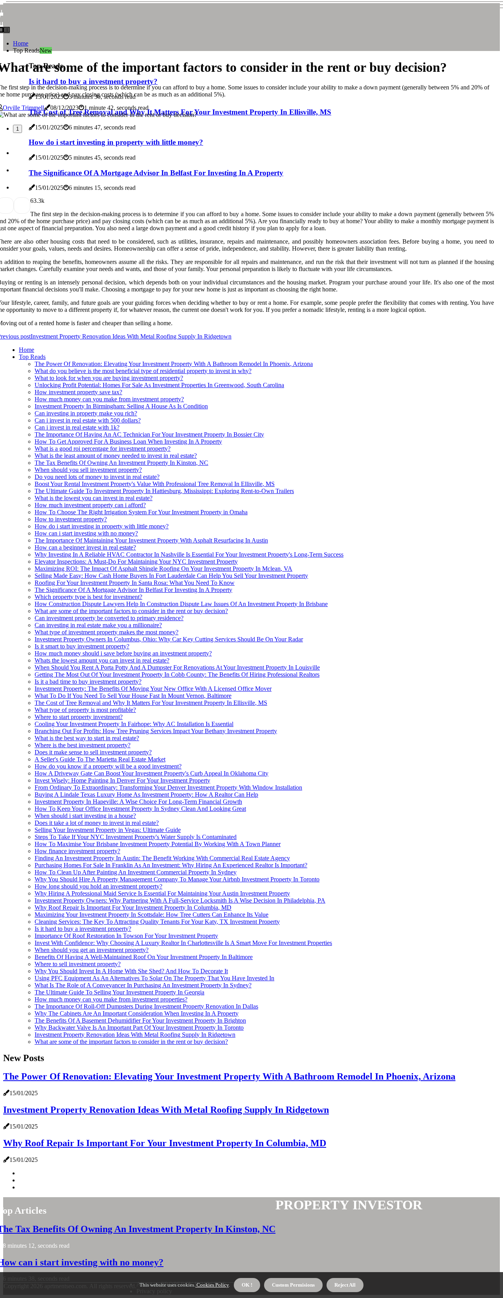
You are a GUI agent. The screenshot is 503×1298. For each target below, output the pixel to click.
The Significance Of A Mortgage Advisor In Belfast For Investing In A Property (133, 589)
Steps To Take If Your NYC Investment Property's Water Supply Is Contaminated (136, 837)
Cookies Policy (212, 1285)
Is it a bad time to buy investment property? (88, 681)
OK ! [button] (247, 1285)
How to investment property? (71, 519)
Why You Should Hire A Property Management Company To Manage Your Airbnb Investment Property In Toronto (177, 879)
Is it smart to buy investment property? (82, 646)
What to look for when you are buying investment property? (109, 378)
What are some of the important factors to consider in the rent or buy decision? (131, 611)
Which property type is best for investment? (88, 596)
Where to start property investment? (79, 717)
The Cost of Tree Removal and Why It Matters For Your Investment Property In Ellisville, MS (151, 702)
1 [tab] (17, 129)
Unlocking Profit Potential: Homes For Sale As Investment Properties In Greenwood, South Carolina (159, 385)
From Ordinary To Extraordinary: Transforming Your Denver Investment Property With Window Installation (168, 787)
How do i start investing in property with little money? (102, 526)
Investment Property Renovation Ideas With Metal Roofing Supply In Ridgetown (135, 1034)
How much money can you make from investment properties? (111, 999)
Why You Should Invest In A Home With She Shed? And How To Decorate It (131, 971)
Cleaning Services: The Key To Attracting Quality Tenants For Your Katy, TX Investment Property (157, 921)
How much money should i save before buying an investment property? (123, 653)
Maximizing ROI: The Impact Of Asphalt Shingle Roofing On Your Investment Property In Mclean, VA (163, 568)
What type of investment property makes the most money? (106, 632)
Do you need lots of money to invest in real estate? (97, 476)
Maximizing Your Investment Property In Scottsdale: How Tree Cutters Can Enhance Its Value (151, 914)
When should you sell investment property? (88, 469)
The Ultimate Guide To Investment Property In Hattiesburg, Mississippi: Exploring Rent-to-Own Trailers (164, 491)
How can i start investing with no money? (86, 533)
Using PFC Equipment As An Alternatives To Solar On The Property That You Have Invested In (154, 978)
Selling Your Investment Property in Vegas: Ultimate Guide (108, 829)
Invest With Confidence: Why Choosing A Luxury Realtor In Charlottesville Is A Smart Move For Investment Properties (183, 942)
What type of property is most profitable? (85, 709)
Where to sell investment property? (78, 964)
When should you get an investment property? (92, 950)
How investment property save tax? (78, 392)
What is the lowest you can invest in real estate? (93, 498)
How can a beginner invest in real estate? (85, 547)
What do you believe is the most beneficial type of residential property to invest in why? (143, 371)
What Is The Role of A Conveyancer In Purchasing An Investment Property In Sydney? (143, 985)
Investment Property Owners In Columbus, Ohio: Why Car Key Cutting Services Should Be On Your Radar (169, 639)
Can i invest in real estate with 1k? (77, 427)
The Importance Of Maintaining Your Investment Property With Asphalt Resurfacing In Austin (151, 540)
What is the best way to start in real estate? (87, 738)
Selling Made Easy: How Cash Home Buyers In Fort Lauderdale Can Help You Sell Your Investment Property (171, 575)
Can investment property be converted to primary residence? (109, 618)
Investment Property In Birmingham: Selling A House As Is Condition (121, 406)
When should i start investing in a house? (85, 815)
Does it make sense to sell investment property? (93, 752)
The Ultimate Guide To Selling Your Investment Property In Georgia (119, 992)
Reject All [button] (345, 1285)
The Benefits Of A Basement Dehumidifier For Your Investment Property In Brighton (140, 1020)
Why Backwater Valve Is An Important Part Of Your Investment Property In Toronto (139, 1027)
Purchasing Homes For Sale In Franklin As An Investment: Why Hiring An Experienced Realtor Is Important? (171, 865)
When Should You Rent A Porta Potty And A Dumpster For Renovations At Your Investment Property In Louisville (177, 667)
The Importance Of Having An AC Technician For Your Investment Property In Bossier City (149, 434)
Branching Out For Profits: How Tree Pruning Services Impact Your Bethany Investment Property (156, 731)
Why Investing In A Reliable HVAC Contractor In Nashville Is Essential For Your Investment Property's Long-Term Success (189, 554)
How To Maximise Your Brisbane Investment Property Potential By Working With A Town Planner (158, 844)
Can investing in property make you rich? (86, 413)
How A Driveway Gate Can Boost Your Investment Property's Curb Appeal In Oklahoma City (151, 773)
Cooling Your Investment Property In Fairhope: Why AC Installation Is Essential (134, 724)
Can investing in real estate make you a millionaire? (98, 625)
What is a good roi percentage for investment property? (103, 448)
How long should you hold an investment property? (98, 886)
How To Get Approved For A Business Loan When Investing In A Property (128, 441)
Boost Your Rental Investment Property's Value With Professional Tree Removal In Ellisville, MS (155, 484)
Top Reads (32, 356)
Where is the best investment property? (82, 745)
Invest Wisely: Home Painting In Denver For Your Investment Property (122, 780)
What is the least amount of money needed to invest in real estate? (116, 455)
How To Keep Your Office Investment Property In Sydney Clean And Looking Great (140, 808)
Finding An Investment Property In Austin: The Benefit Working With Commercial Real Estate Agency (162, 858)
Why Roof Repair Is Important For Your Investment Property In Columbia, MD (133, 907)
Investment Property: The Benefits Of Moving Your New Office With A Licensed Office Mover (153, 688)
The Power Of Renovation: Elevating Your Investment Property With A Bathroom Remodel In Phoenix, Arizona (174, 363)
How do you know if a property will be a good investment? (108, 766)
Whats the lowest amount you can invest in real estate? (102, 660)
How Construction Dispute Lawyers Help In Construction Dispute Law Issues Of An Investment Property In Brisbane (181, 604)
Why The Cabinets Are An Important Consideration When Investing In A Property (137, 1013)
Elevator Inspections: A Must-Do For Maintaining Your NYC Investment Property (136, 561)
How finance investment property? (77, 851)
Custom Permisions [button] (293, 1285)
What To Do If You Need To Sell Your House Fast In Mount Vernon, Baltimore (133, 695)
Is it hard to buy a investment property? (83, 928)
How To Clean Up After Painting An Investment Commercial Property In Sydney (136, 872)
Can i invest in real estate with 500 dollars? (88, 420)
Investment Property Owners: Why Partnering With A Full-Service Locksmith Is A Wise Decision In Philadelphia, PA (180, 900)
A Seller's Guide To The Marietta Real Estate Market (100, 759)
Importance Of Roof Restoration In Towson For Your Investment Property (126, 935)
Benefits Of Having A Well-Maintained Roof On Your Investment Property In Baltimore (144, 957)
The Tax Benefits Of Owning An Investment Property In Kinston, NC (121, 462)
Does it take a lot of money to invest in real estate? (97, 822)
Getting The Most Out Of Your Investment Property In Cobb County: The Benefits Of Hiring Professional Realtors (177, 674)
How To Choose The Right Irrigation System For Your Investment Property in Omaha (141, 512)
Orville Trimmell (23, 107)
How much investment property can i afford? (90, 505)
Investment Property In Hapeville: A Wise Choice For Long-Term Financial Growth (138, 801)
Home (20, 43)
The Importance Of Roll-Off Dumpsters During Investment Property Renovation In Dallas (146, 1006)
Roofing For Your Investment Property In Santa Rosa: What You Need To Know (135, 582)
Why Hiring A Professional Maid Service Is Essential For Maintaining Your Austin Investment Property (162, 893)
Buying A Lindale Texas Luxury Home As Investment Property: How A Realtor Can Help (146, 794)
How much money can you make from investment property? (109, 399)
